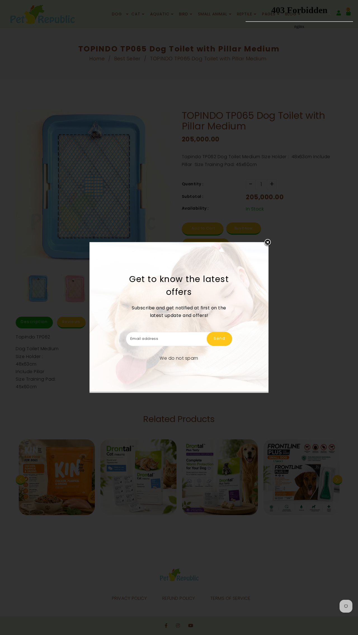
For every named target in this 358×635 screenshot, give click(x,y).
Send (219, 339)
